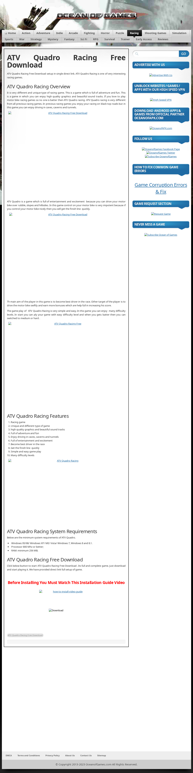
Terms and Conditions (29, 755)
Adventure (43, 33)
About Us (70, 755)
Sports (9, 39)
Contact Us (86, 755)
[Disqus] (66, 702)
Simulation (179, 33)
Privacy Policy (52, 755)
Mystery (53, 39)
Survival (109, 39)
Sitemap (101, 755)
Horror (105, 33)
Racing (134, 33)
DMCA (9, 755)
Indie (59, 33)
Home (12, 33)
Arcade (73, 33)
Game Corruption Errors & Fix (161, 188)
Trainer (125, 39)
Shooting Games (155, 33)
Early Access (144, 39)
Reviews (163, 39)
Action (26, 33)
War (22, 39)
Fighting (89, 33)
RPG (95, 39)
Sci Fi (83, 39)
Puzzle (120, 33)
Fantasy (69, 39)
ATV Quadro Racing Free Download (25, 635)
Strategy (36, 39)
